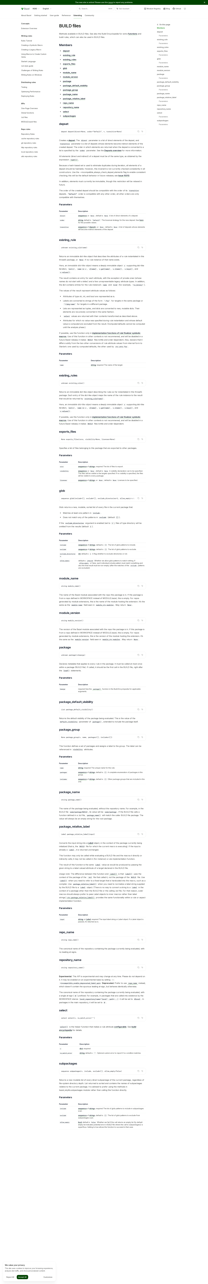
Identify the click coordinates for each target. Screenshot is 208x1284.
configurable (120, 1027)
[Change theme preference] (185, 9)
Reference (66, 15)
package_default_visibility (168, 82)
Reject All (10, 1277)
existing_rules (163, 47)
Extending (78, 15)
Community (89, 15)
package (160, 74)
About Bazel (26, 15)
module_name (163, 66)
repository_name (164, 109)
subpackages (162, 121)
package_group (163, 86)
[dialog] (29, 1271)
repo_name (161, 105)
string (80, 220)
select (159, 113)
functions (132, 34)
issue (110, 2)
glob (159, 59)
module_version (163, 70)
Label (90, 843)
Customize (47, 1277)
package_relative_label (166, 97)
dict (81, 1049)
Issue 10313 (123, 175)
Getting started (40, 15)
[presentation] (102, 498)
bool (80, 1122)
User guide (54, 15)
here (141, 220)
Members (161, 28)
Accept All (22, 1277)
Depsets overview (112, 150)
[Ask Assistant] (142, 131)
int (79, 554)
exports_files (162, 51)
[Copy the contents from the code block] (138, 131)
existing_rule (162, 39)
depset (160, 32)
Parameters (163, 36)
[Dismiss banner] (204, 2)
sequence (82, 216)
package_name (163, 93)
